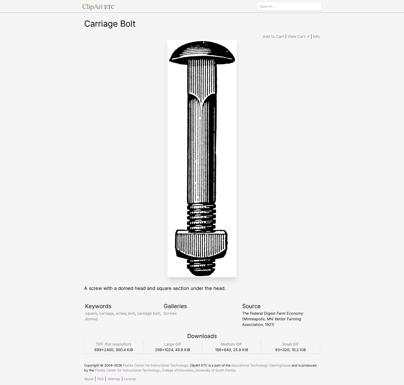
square (91, 313)
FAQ (100, 379)
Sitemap (114, 379)
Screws (170, 313)
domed (91, 319)
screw (121, 313)
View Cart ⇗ (299, 36)
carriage (106, 313)
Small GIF (290, 344)
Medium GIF (231, 344)
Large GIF (172, 344)
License (130, 379)
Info (316, 36)
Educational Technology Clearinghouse (261, 365)
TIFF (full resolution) (113, 344)
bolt (131, 313)
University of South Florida (215, 370)
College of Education (177, 370)
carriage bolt (148, 313)
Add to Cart (273, 36)
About (88, 379)
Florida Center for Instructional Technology (155, 365)
